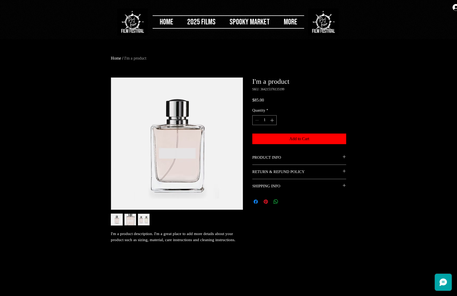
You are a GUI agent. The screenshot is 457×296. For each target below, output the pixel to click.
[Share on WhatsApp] (276, 201)
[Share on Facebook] (256, 201)
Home (116, 58)
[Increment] (272, 120)
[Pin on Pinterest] (266, 201)
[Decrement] (256, 120)
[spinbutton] (264, 120)
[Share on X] (286, 201)
